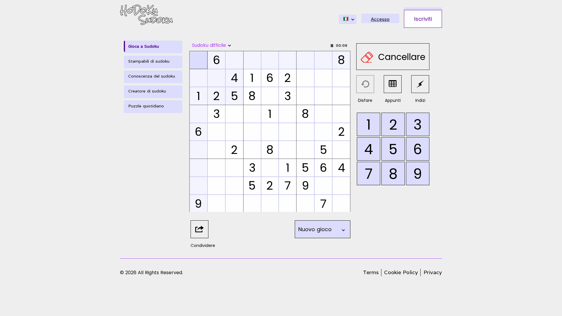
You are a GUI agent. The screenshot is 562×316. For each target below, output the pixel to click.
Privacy (433, 272)
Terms (371, 272)
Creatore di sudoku (147, 91)
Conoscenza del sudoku (151, 76)
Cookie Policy (401, 272)
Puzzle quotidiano (146, 106)
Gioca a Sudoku (143, 46)
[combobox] (348, 19)
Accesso (380, 19)
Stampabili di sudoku (148, 61)
